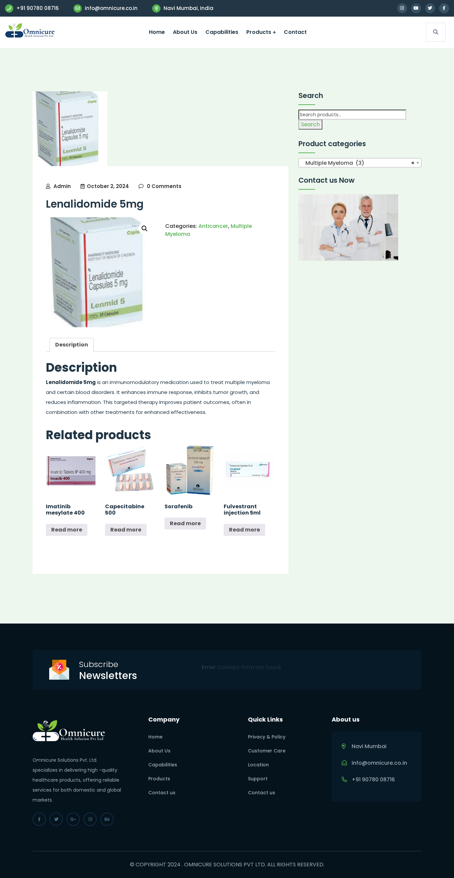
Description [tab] (71, 344)
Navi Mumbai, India (187, 8)
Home (157, 32)
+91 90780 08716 (37, 8)
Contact (295, 32)
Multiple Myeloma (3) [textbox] (357, 163)
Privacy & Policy (266, 736)
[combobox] (359, 162)
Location (258, 764)
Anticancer (213, 226)
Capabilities (221, 32)
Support (258, 778)
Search (310, 124)
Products (258, 32)
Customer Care (266, 750)
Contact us (161, 792)
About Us (185, 32)
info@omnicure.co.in (110, 8)
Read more (66, 530)
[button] (145, 229)
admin (62, 186)
